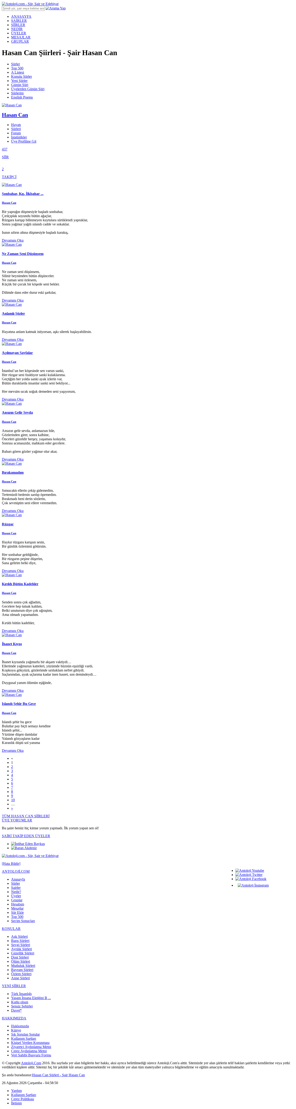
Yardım (16, 1091)
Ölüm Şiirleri (20, 961)
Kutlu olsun (19, 1002)
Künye (16, 1030)
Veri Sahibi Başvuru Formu (31, 1055)
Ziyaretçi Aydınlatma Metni (31, 1047)
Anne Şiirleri (20, 978)
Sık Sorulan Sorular (25, 1034)
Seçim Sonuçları (23, 921)
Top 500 (17, 68)
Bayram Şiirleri (22, 970)
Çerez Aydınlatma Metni (29, 1051)
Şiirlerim (17, 93)
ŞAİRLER (19, 21)
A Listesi (17, 72)
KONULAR (11, 929)
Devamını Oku (13, 240)
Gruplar (16, 900)
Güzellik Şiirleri (22, 953)
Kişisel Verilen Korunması (30, 1043)
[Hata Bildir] (11, 864)
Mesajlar (17, 908)
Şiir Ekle (17, 912)
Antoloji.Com (31, 1063)
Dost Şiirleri (20, 957)
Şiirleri (16, 129)
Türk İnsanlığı (21, 994)
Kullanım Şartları (23, 1038)
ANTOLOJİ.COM (16, 871)
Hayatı (16, 125)
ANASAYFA (21, 16)
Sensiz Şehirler (22, 1006)
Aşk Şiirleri (19, 936)
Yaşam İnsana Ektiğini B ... (31, 998)
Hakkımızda (20, 1026)
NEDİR (17, 29)
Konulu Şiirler (21, 76)
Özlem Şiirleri (21, 974)
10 (13, 800)
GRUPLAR (20, 41)
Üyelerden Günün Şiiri (27, 89)
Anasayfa (18, 879)
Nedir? (16, 892)
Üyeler (16, 896)
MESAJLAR (21, 37)
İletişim (16, 1103)
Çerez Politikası (22, 1099)
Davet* (16, 1010)
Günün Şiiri (19, 85)
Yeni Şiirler (19, 81)
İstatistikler (19, 137)
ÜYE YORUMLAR (17, 820)
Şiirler (15, 64)
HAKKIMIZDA (14, 1018)
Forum (16, 133)
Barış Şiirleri (20, 941)
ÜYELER (18, 33)
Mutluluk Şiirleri (23, 966)
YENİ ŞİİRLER (14, 986)
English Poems (22, 97)
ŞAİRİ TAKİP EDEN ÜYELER (26, 836)
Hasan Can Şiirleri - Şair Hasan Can (58, 1075)
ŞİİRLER (18, 25)
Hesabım (17, 904)
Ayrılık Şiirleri (21, 949)
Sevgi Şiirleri (20, 945)
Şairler (16, 888)
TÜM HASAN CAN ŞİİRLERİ (25, 816)
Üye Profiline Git (23, 141)
